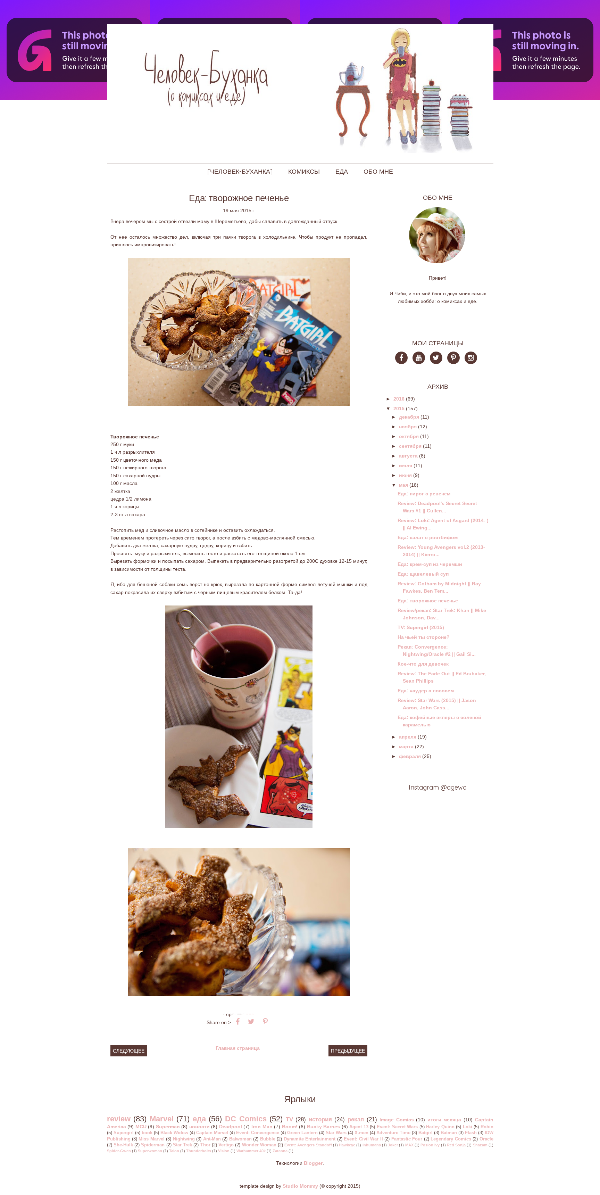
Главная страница (238, 1048)
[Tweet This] (251, 1021)
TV (289, 1119)
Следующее (128, 1051)
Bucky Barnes (323, 1126)
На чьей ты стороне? (424, 637)
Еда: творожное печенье (428, 600)
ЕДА (341, 171)
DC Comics (246, 1118)
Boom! (290, 1126)
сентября (410, 446)
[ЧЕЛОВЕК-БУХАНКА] (240, 171)
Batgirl (425, 1132)
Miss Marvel (151, 1139)
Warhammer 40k (251, 1151)
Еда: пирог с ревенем (424, 493)
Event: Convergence (257, 1132)
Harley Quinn (440, 1126)
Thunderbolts (198, 1151)
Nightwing (184, 1139)
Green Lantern (302, 1132)
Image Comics (397, 1119)
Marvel (162, 1118)
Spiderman (153, 1145)
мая (403, 485)
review (119, 1118)
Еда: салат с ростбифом (428, 537)
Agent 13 (358, 1126)
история (320, 1119)
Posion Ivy (430, 1145)
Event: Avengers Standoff (308, 1145)
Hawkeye (347, 1145)
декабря (409, 417)
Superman (168, 1126)
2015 (399, 408)
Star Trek (182, 1145)
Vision (224, 1151)
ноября (408, 426)
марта (406, 746)
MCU (141, 1126)
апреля (407, 737)
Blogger (313, 1163)
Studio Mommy (300, 1186)
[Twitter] (438, 358)
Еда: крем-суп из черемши (430, 564)
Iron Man (262, 1126)
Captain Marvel (212, 1132)
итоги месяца (444, 1119)
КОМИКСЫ (304, 171)
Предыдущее (348, 1051)
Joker (393, 1145)
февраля (410, 756)
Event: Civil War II (363, 1139)
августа (408, 456)
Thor (205, 1145)
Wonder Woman (259, 1145)
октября (409, 436)
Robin (487, 1126)
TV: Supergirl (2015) (421, 627)
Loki (467, 1126)
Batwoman (240, 1139)
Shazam (480, 1145)
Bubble (267, 1139)
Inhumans (371, 1145)
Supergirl (124, 1132)
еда (199, 1118)
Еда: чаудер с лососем (426, 690)
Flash (471, 1132)
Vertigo (226, 1145)
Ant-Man (212, 1139)
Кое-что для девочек (423, 664)
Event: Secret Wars (397, 1126)
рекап (356, 1119)
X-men (361, 1132)
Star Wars (336, 1132)
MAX (409, 1145)
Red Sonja (456, 1145)
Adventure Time (393, 1132)
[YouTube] (420, 358)
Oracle (486, 1139)
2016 (399, 399)
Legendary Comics (451, 1139)
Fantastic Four (406, 1139)
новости (199, 1126)
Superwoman (150, 1151)
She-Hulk (123, 1145)
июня (405, 475)
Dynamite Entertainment (309, 1139)
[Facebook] (403, 358)
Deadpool (230, 1126)
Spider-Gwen (119, 1151)
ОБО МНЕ (378, 171)
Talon (174, 1151)
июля (405, 465)
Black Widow (174, 1132)
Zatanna (280, 1151)
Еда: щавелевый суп (423, 574)
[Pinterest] (455, 358)
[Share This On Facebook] (237, 1021)
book (147, 1132)
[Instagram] (473, 358)
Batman (449, 1132)
